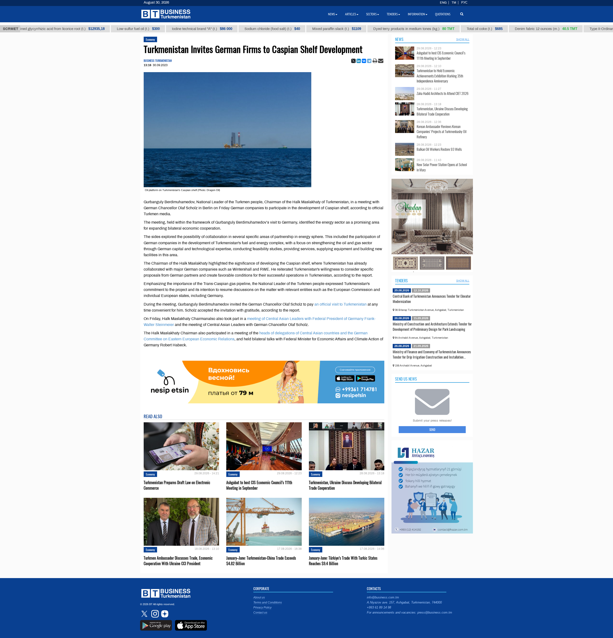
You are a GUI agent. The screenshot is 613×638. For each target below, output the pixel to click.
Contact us (260, 612)
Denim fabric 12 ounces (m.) (518, 29)
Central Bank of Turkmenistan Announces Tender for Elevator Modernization (432, 298)
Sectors (371, 14)
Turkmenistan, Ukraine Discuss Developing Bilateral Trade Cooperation (345, 485)
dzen (164, 614)
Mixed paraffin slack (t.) (308, 29)
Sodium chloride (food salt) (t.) (244, 29)
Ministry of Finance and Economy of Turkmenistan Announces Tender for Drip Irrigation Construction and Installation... (432, 354)
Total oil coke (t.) (456, 29)
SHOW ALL (462, 39)
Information (416, 14)
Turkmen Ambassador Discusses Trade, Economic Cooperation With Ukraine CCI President (178, 560)
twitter (145, 614)
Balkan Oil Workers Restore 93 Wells (439, 149)
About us (259, 597)
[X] (353, 61)
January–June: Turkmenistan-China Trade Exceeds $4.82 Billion (261, 560)
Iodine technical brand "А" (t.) (174, 29)
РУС (464, 2)
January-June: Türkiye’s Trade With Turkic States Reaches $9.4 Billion (343, 560)
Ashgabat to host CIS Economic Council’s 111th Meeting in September (259, 485)
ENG (443, 2)
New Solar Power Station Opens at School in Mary (442, 167)
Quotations (442, 14)
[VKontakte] (364, 61)
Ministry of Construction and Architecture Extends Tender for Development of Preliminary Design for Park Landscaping (432, 326)
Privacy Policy (262, 607)
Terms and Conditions (267, 602)
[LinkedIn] (359, 61)
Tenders (401, 281)
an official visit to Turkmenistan (340, 304)
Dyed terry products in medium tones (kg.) (385, 29)
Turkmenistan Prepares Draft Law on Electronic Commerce (177, 485)
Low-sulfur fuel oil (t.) (110, 29)
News (399, 39)
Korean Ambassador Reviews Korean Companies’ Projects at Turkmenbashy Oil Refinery (441, 131)
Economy (150, 39)
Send (432, 429)
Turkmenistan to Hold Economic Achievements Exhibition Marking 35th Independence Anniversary (440, 76)
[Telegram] (369, 61)
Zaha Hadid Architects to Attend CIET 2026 (442, 93)
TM (454, 2)
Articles (350, 14)
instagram (154, 614)
